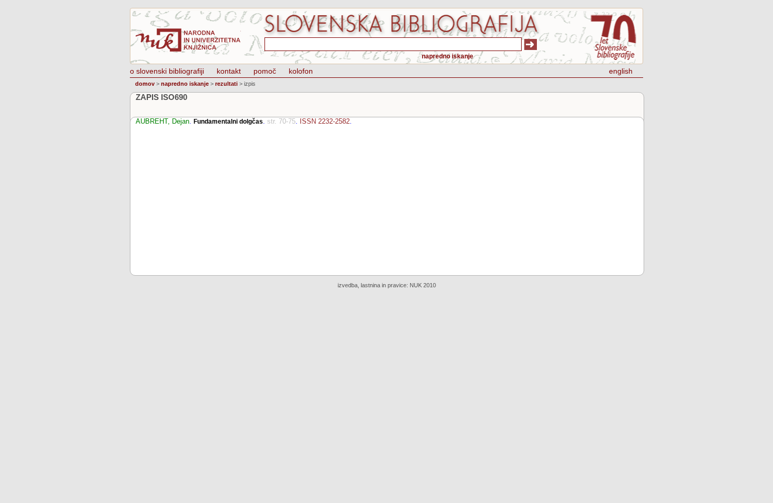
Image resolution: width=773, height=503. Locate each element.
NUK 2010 (423, 285)
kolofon (301, 71)
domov (145, 84)
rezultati (226, 84)
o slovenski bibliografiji (167, 71)
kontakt (229, 71)
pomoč (264, 71)
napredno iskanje (447, 56)
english (621, 71)
